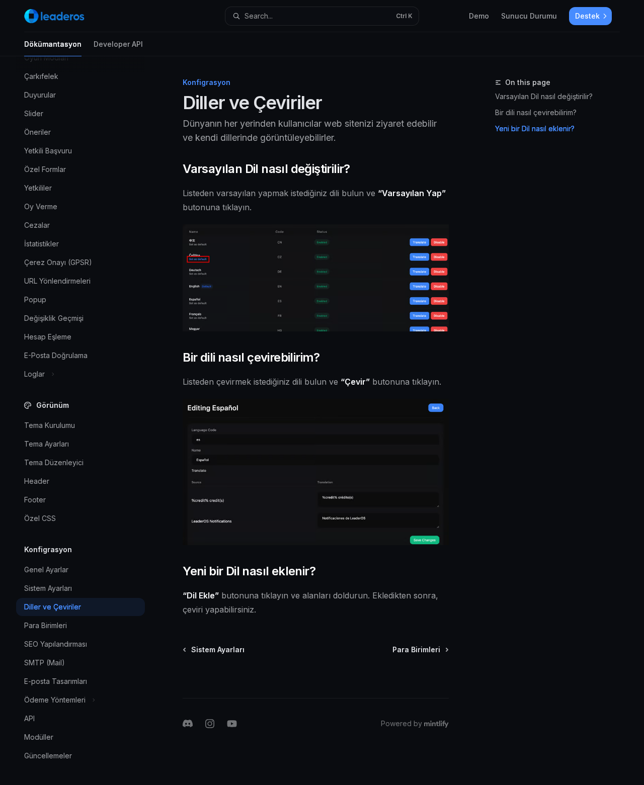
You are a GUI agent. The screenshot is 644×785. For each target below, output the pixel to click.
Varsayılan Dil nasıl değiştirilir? (544, 96)
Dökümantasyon (53, 44)
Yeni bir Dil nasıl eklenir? (535, 128)
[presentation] (88, 420)
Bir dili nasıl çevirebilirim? (536, 112)
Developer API (118, 44)
